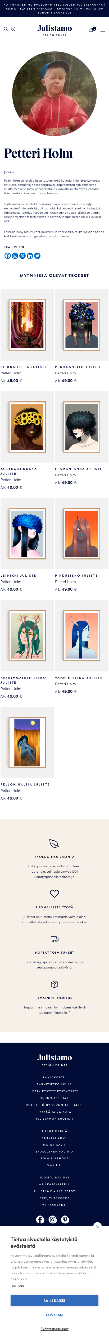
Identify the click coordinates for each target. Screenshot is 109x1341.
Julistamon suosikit (55, 1119)
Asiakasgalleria (54, 1184)
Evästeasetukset (54, 1328)
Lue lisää (17, 1285)
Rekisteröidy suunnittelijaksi (54, 1105)
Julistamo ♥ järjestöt (54, 1191)
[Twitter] (37, 256)
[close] (97, 1226)
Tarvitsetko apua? (54, 1084)
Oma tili (54, 1165)
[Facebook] (7, 256)
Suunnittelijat (54, 1098)
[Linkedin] (30, 256)
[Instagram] (15, 256)
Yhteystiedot (54, 1138)
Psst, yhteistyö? (54, 1198)
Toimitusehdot (55, 1158)
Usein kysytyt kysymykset (54, 1091)
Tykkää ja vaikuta (54, 1112)
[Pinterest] (22, 256)
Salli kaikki (54, 1300)
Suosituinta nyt (54, 1177)
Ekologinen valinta (54, 1152)
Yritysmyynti (54, 1205)
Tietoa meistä (54, 1131)
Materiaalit (54, 1145)
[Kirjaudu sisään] (13, 29)
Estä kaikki (54, 1314)
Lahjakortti (54, 1077)
